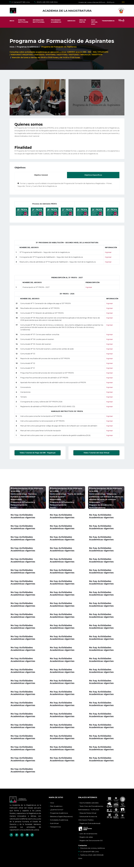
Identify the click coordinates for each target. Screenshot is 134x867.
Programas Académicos (59, 813)
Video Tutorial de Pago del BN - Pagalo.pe (38, 453)
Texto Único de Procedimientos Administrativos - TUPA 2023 (90, 808)
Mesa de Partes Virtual (88, 813)
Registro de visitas (86, 837)
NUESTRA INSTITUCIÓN (23, 21)
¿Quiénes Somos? (56, 810)
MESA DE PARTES (82, 21)
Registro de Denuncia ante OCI (91, 840)
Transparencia (55, 827)
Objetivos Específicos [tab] (93, 175)
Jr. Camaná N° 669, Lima (89, 852)
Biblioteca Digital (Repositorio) (61, 816)
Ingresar (108, 252)
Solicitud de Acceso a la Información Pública (87, 818)
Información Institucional (39, 21)
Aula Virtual (54, 823)
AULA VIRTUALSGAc (94, 22)
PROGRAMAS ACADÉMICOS (56, 21)
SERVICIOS (71, 21)
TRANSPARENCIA (108, 21)
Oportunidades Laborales (89, 803)
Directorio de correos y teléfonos (92, 848)
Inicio (12, 47)
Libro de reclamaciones (88, 834)
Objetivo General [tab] (41, 175)
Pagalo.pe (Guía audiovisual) (90, 823)
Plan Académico (56, 806)
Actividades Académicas (59, 820)
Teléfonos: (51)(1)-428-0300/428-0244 (91, 856)
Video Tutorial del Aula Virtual (96, 453)
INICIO (12, 21)
